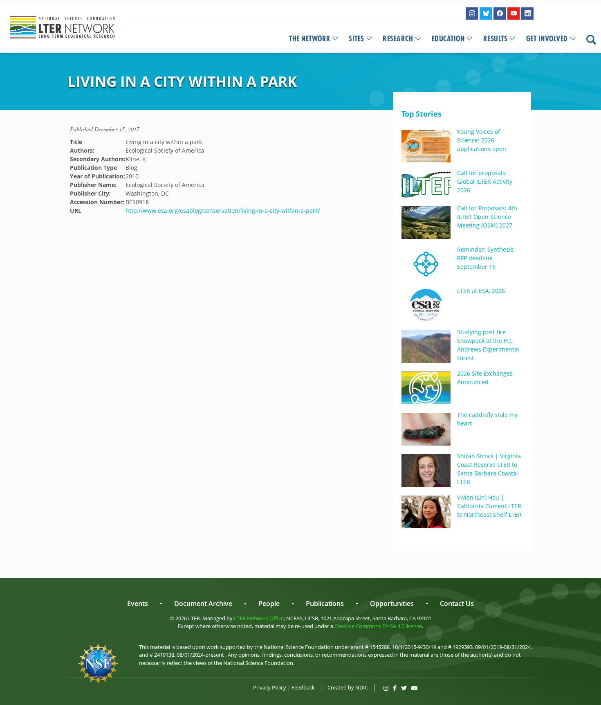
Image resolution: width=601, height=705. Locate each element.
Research (398, 39)
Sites (356, 39)
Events (137, 603)
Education (448, 39)
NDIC (361, 687)
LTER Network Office (259, 618)
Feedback (303, 687)
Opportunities (392, 603)
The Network (309, 39)
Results (495, 39)
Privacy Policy (269, 687)
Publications (325, 603)
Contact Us (457, 603)
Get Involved (547, 39)
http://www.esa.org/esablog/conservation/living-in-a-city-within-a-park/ (223, 210)
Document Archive (203, 603)
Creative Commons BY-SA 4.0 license (378, 626)
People (269, 603)
